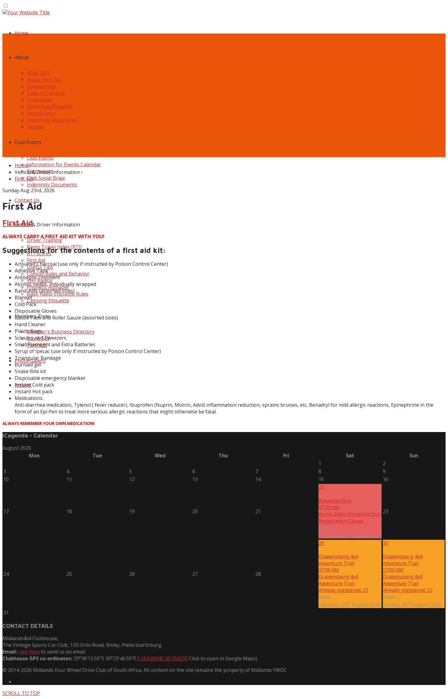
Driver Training (44, 240)
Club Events (40, 157)
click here (29, 651)
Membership (41, 86)
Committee (39, 99)
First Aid (24, 178)
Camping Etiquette (48, 300)
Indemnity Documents (52, 120)
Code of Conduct (46, 93)
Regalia (35, 126)
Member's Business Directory (60, 331)
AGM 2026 (38, 73)
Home (21, 33)
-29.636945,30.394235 (163, 658)
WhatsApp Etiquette (50, 106)
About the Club (44, 79)
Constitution (41, 113)
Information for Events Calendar (64, 164)
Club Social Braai (46, 178)
